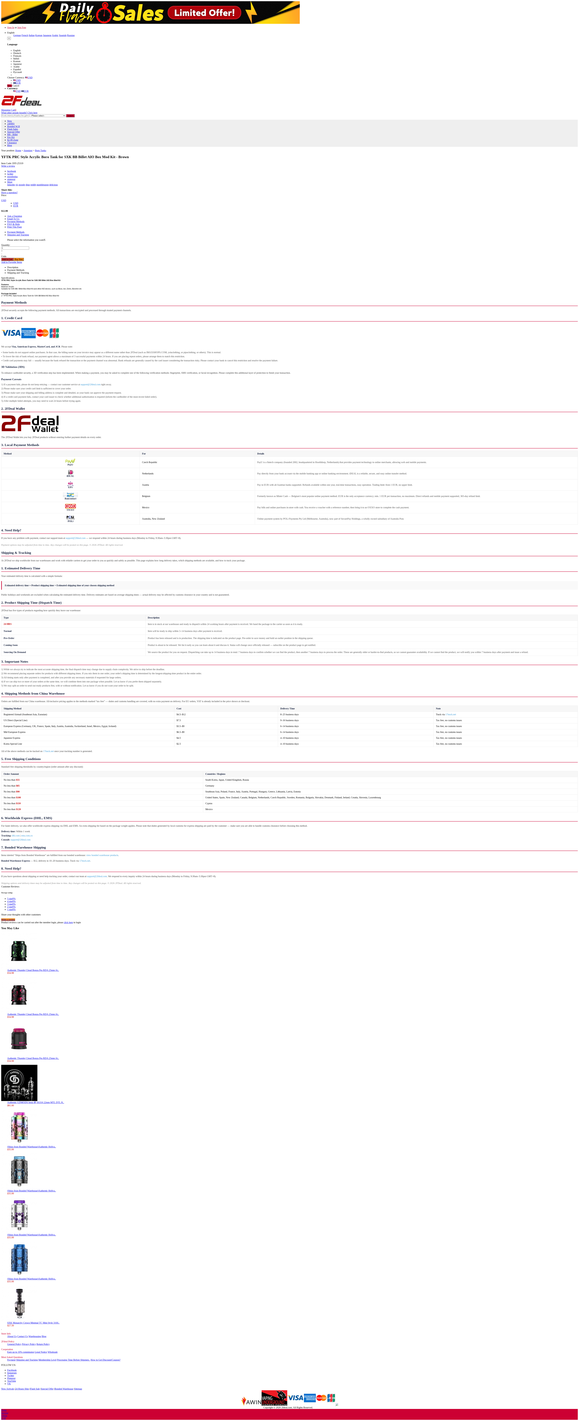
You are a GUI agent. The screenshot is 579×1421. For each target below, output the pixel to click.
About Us (12, 1336)
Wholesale (53, 1352)
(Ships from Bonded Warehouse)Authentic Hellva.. (31, 1146)
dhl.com (16, 835)
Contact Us (22, 1336)
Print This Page (14, 227)
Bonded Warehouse (64, 1389)
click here (68, 922)
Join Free (21, 27)
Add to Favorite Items (11, 262)
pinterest (11, 179)
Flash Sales (12, 129)
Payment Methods (15, 221)
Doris (3, 1410)
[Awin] (251, 1405)
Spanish (62, 35)
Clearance (12, 142)
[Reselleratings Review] (336, 1405)
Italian (32, 35)
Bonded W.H (13, 126)
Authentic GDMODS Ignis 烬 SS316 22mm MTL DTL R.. (35, 1102)
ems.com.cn (27, 835)
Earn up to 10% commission (20, 1352)
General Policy (14, 1344)
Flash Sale (35, 1389)
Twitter (10, 1375)
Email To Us (13, 219)
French (25, 35)
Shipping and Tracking (18, 234)
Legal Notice (41, 1352)
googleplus (12, 176)
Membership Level (47, 1360)
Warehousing (34, 1336)
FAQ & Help (13, 224)
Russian (71, 35)
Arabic (55, 35)
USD (30, 77)
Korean (38, 35)
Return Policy (43, 1344)
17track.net (450, 714)
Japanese (47, 35)
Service (4, 1413)
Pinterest (11, 1378)
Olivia (4, 1415)
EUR (18, 83)
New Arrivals (7, 1389)
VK (9, 1383)
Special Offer (13, 132)
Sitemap (78, 1389)
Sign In (10, 27)
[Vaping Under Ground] (274, 1405)
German (17, 35)
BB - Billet (12, 134)
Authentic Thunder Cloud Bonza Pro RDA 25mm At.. (33, 970)
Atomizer (28, 150)
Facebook (12, 1370)
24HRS (10, 123)
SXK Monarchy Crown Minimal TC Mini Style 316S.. (33, 1323)
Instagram (12, 1373)
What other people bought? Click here (19, 112)
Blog (9, 145)
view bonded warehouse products (102, 855)
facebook (11, 171)
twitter (10, 174)
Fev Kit (10, 137)
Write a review (8, 166)
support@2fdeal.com (90, 384)
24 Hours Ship (22, 1389)
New (9, 121)
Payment (11, 1360)
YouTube (11, 1381)
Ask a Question (14, 216)
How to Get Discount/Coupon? (105, 1360)
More (9, 182)
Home (18, 150)
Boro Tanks (40, 150)
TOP (3, 1418)
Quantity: (5, 245)
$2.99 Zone (12, 140)
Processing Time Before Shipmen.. (73, 1360)
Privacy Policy (29, 1344)
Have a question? (9, 192)
